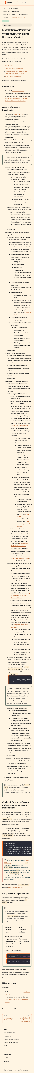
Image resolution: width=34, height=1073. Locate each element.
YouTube (6, 1058)
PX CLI (5, 1045)
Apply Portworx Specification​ (13, 76)
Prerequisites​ (9, 65)
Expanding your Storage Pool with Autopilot (24, 523)
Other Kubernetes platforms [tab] (22, 929)
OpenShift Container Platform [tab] (8, 929)
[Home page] (4, 8)
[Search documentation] (23, 2)
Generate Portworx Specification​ (14, 68)
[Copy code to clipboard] (29, 677)
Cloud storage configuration (16, 887)
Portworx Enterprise (9, 1033)
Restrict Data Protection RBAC (19, 425)
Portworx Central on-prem (11, 1042)
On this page (7, 25)
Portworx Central (18, 114)
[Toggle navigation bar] (2, 2)
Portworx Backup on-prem (11, 1039)
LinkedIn (6, 1061)
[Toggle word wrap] (26, 677)
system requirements (18, 91)
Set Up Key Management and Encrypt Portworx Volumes (20, 595)
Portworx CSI (7, 1036)
